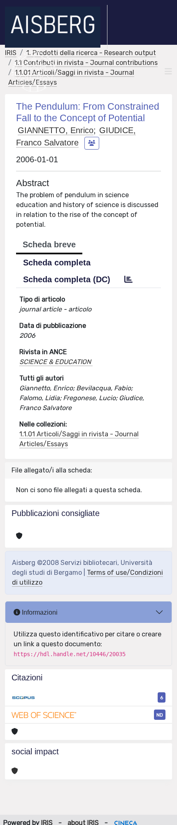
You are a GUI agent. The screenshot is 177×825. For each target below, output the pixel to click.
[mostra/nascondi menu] (168, 71)
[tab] (128, 279)
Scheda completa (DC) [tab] (66, 279)
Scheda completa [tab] (57, 262)
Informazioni (39, 612)
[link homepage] (56, 27)
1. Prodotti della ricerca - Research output (91, 53)
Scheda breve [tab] (49, 244)
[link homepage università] (34, 71)
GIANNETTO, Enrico (55, 130)
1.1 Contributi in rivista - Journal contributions (86, 63)
